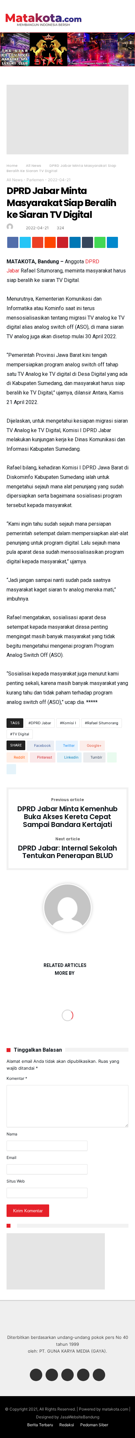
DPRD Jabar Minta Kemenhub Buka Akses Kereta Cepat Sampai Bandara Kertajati (67, 813)
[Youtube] (99, 1375)
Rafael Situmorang (102, 723)
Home (12, 165)
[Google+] (67, 1375)
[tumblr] (87, 244)
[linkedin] (75, 244)
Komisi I (69, 723)
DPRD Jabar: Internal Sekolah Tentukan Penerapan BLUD (67, 848)
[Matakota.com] (44, 12)
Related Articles (65, 965)
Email (11, 1157)
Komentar (17, 1078)
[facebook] (12, 244)
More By (65, 973)
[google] (37, 244)
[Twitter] (52, 1375)
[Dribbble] (83, 1375)
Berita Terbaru (40, 1424)
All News (33, 165)
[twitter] (25, 244)
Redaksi (66, 1424)
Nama (12, 1133)
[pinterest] (62, 244)
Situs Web (16, 1181)
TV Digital (20, 734)
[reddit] (50, 244)
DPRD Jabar (41, 723)
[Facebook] (36, 1375)
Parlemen (35, 179)
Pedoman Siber (94, 1424)
